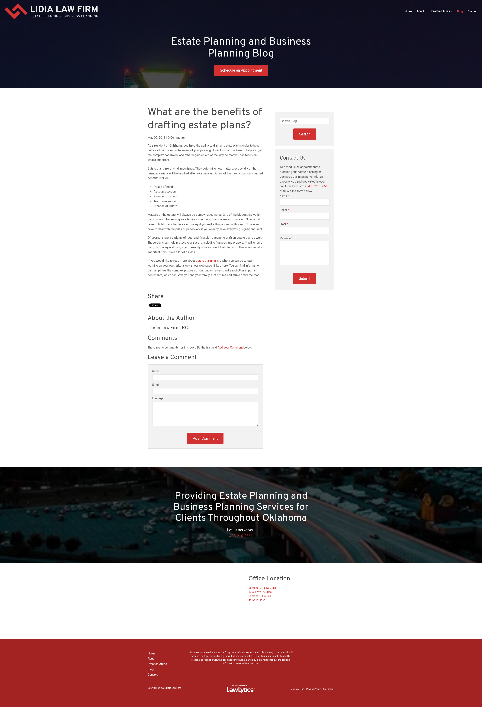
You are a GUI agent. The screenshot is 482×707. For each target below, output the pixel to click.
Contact (472, 11)
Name (155, 371)
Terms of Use (297, 689)
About (420, 11)
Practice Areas (440, 11)
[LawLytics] (241, 689)
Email (155, 384)
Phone (284, 209)
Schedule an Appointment (241, 70)
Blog (460, 11)
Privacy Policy (313, 689)
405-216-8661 (317, 186)
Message (157, 398)
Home (408, 11)
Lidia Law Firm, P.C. (170, 328)
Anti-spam (328, 689)
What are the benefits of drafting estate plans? (205, 119)
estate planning (206, 260)
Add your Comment (230, 347)
